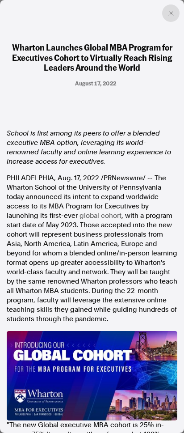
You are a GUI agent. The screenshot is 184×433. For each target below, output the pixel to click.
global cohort (100, 216)
